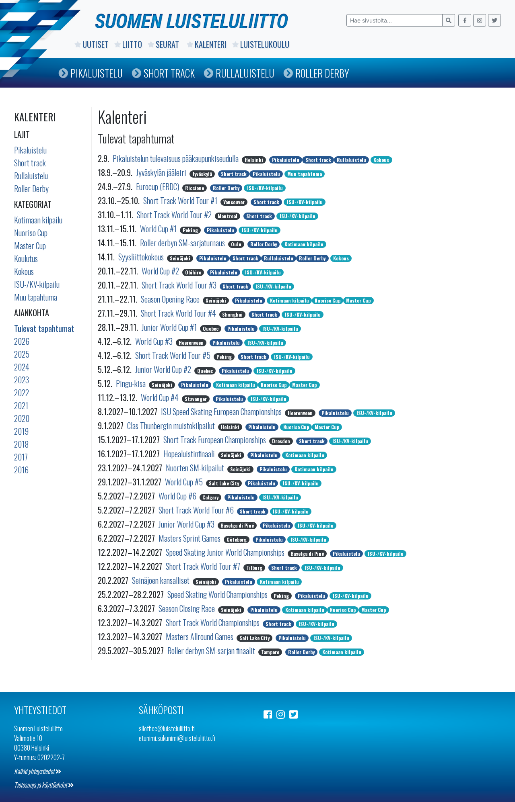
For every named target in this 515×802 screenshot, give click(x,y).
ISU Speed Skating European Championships (222, 411)
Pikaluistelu (96, 72)
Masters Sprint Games (190, 538)
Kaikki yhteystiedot (35, 771)
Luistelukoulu (264, 44)
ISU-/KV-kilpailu (37, 284)
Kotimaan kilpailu (38, 220)
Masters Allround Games (200, 636)
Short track (30, 163)
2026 (21, 341)
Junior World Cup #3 (187, 524)
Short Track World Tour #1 (181, 200)
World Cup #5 (184, 482)
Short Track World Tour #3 (180, 285)
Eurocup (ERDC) (158, 186)
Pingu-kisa (131, 383)
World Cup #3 (154, 341)
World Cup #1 (159, 229)
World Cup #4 (160, 397)
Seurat (168, 44)
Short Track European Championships (215, 440)
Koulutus (26, 258)
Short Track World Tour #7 (204, 566)
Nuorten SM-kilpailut (196, 468)
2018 (21, 444)
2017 (21, 457)
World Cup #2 (161, 271)
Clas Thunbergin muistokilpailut (171, 425)
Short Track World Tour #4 (179, 313)
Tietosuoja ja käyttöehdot (41, 785)
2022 (21, 393)
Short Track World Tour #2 (175, 215)
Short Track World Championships (213, 622)
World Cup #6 (178, 496)
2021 (21, 405)
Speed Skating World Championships (218, 594)
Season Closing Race (187, 608)
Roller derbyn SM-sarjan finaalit (212, 650)
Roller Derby (322, 72)
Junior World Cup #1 (170, 327)
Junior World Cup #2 (164, 369)
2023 (21, 380)
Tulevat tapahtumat (44, 328)
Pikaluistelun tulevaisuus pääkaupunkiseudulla (176, 158)
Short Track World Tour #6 (197, 510)
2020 (21, 418)
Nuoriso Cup (30, 233)
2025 (21, 354)
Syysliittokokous (141, 257)
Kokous (24, 271)
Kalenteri (211, 44)
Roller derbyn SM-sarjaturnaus (183, 243)
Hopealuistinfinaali (189, 454)
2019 (21, 431)
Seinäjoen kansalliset (161, 580)
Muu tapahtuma (35, 297)
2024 (21, 367)
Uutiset (95, 44)
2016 (21, 470)
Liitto (132, 44)
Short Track (169, 72)
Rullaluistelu (245, 72)
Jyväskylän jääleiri (162, 172)
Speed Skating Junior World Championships (226, 552)
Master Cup (30, 245)
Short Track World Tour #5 (173, 355)
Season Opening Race (171, 299)
